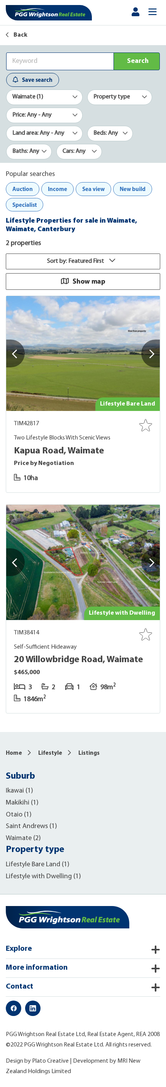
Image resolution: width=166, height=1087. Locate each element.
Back (19, 35)
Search (138, 61)
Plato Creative (50, 1061)
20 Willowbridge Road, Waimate (78, 659)
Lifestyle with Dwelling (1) (43, 876)
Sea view (93, 189)
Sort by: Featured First (76, 261)
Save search (37, 79)
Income (57, 189)
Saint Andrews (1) (31, 826)
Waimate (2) (23, 838)
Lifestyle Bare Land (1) (37, 864)
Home (14, 753)
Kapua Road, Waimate (59, 451)
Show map (89, 281)
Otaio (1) (19, 814)
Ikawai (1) (19, 791)
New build (133, 189)
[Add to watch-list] (145, 425)
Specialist (24, 204)
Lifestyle (50, 753)
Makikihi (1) (22, 803)
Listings (89, 753)
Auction (22, 189)
